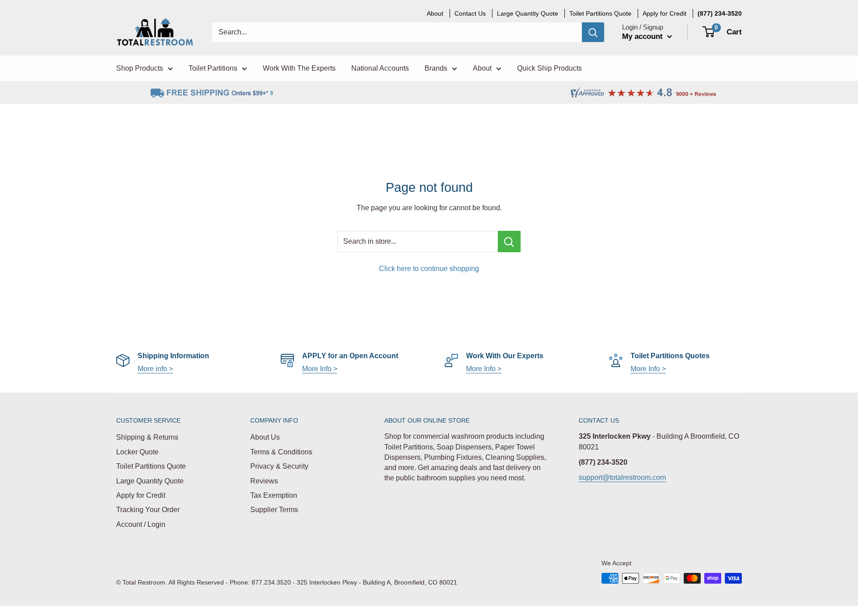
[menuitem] (720, 13)
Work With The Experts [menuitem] (299, 68)
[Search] (593, 32)
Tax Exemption (273, 495)
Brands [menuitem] (436, 68)
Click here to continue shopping (429, 268)
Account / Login (140, 524)
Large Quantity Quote (150, 481)
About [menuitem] (435, 13)
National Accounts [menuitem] (380, 68)
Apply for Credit (140, 495)
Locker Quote (137, 452)
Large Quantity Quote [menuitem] (527, 13)
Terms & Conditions (281, 452)
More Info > (319, 369)
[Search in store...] (509, 241)
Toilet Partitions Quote (151, 466)
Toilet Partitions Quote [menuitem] (600, 13)
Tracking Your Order (148, 509)
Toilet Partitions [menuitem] (213, 68)
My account (643, 36)
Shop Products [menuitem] (139, 68)
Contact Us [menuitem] (470, 13)
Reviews (264, 481)
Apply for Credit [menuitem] (664, 13)
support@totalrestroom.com (622, 477)
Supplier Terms (274, 509)
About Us (265, 437)
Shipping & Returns (147, 437)
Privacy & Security (279, 466)
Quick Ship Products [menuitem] (549, 68)
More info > (155, 369)
